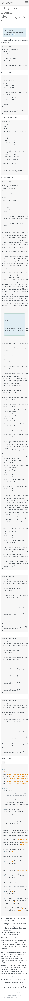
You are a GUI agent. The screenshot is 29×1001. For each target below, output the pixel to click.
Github (12, 34)
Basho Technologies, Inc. (19, 997)
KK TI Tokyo (19, 999)
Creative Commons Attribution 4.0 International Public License (14, 994)
